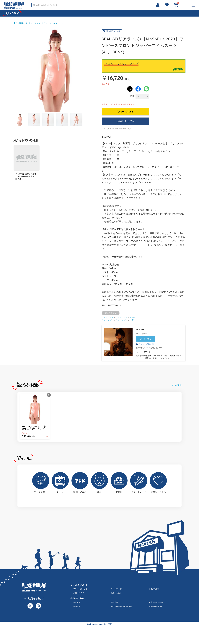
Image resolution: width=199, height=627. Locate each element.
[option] (55, 70)
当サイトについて (80, 589)
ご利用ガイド (78, 593)
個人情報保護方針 (156, 606)
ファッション (107, 317)
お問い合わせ (116, 593)
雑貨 (21, 23)
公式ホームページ (156, 602)
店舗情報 (114, 602)
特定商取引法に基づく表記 (121, 606)
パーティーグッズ (32, 23)
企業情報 (76, 602)
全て (15, 23)
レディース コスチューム (52, 23)
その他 (133, 317)
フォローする (145, 339)
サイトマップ (116, 589)
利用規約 (76, 606)
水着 (132, 320)
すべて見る (177, 385)
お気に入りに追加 (126, 121)
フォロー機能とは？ (146, 344)
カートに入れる (127, 111)
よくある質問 (154, 589)
